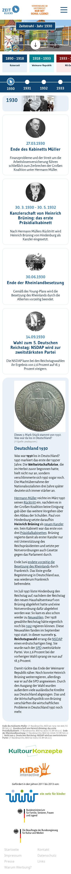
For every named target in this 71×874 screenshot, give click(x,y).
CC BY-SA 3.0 (55, 730)
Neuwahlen (35, 617)
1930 (11, 88)
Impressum (12, 855)
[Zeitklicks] (10, 9)
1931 (27, 88)
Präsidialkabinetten (33, 533)
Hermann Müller (25, 498)
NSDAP (57, 639)
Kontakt (43, 849)
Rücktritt (30, 502)
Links (41, 861)
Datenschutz (46, 855)
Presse (9, 861)
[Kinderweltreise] (15, 48)
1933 (60, 88)
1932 (44, 88)
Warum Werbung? (18, 867)
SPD (39, 648)
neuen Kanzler (54, 524)
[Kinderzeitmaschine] (15, 31)
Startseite (11, 849)
